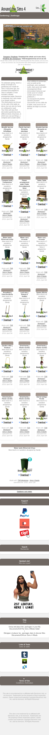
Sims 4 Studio (7, 164)
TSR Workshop (8, 161)
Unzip (11, 627)
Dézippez (7, 633)
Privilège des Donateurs (12, 59)
